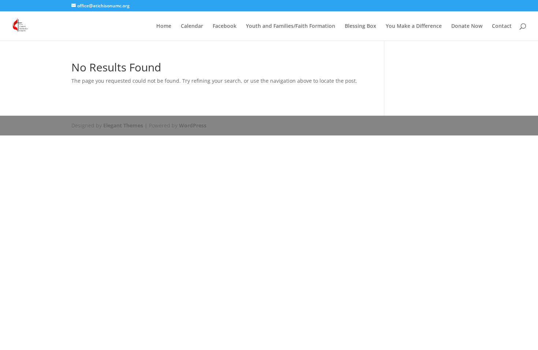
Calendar (192, 26)
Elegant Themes (123, 125)
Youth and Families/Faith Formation (290, 26)
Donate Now (466, 26)
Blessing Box (360, 26)
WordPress (192, 125)
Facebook (224, 26)
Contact (502, 26)
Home (163, 26)
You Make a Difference (414, 26)
